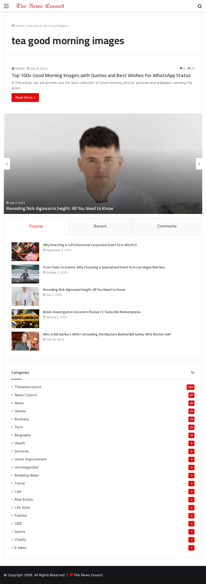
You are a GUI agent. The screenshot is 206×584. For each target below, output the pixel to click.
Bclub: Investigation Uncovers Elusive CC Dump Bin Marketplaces (92, 312)
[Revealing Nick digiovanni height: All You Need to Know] (25, 296)
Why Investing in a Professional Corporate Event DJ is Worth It (90, 245)
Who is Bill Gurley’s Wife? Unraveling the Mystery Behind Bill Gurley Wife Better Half (107, 334)
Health (20, 443)
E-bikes (20, 548)
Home (20, 26)
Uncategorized (26, 467)
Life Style (22, 507)
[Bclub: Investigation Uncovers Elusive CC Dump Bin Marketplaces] (25, 318)
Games (20, 411)
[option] (103, 163)
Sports (20, 532)
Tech (19, 427)
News (19, 403)
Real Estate (24, 499)
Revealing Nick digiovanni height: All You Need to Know (59, 208)
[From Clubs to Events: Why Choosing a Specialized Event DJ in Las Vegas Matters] (25, 274)
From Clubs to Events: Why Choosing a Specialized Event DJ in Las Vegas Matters (104, 267)
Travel (20, 483)
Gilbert (20, 68)
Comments (167, 226)
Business (22, 419)
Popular (36, 226)
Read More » (25, 97)
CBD (18, 523)
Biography (23, 435)
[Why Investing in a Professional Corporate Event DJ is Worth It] (25, 251)
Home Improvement (31, 459)
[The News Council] (40, 6)
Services (22, 451)
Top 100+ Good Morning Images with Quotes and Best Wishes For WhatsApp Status (101, 75)
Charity (20, 540)
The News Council (88, 575)
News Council (26, 395)
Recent (100, 226)
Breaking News (27, 475)
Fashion (21, 515)
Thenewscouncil (28, 387)
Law (18, 491)
